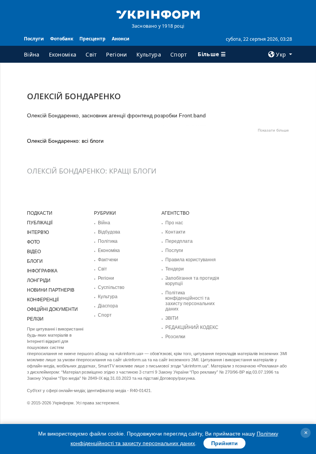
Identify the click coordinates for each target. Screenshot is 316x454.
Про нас (174, 222)
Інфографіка (42, 271)
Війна (32, 54)
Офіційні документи (52, 309)
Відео (34, 251)
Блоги (35, 261)
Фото (33, 242)
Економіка (63, 54)
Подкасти (39, 213)
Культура (148, 54)
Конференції (43, 299)
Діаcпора (108, 306)
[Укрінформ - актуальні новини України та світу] (158, 14)
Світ (91, 54)
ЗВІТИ (171, 318)
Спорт (178, 54)
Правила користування (190, 259)
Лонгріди (38, 280)
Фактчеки (108, 259)
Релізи (35, 319)
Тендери (174, 269)
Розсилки (175, 336)
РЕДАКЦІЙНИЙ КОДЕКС (192, 327)
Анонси (120, 38)
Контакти (175, 232)
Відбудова (109, 232)
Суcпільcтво (111, 287)
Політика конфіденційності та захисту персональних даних (190, 301)
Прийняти (224, 443)
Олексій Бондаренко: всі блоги (65, 141)
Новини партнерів (50, 290)
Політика (108, 241)
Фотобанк (61, 38)
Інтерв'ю (38, 232)
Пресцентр (92, 38)
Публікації (39, 222)
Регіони (116, 54)
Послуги (34, 38)
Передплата (179, 241)
